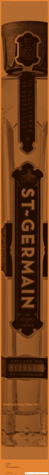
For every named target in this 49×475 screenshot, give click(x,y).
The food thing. (6, 3)
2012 (7, 467)
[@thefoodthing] (45, 3)
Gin (18, 467)
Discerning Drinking (13, 467)
